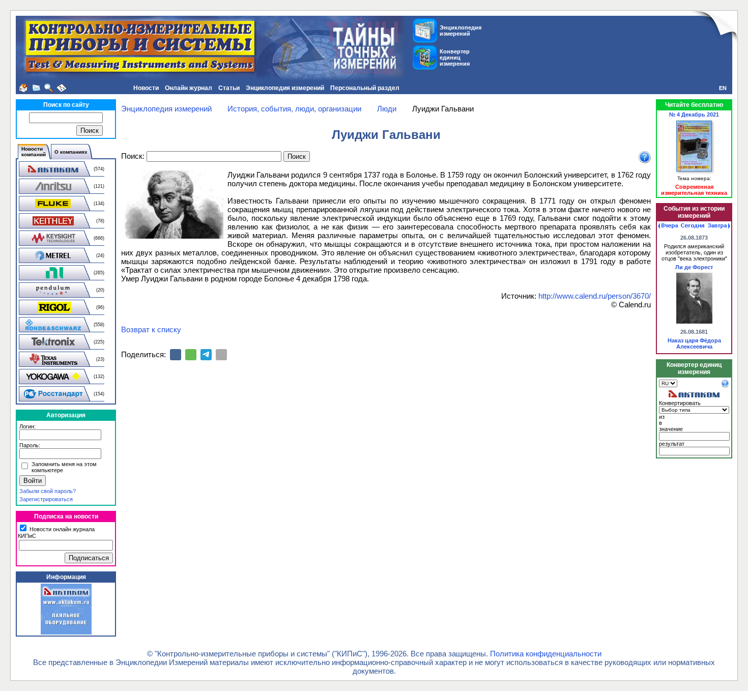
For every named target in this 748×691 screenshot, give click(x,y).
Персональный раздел (364, 88)
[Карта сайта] (61, 88)
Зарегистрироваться (46, 499)
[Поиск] (49, 88)
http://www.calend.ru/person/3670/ (594, 296)
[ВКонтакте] (175, 354)
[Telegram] (206, 354)
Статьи (229, 88)
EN (723, 88)
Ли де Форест (694, 267)
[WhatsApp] (190, 354)
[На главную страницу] (23, 88)
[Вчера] (668, 225)
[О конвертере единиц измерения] (725, 386)
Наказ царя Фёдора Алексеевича (694, 343)
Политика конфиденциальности (545, 653)
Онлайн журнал (188, 88)
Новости (146, 88)
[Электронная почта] (221, 354)
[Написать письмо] (36, 88)
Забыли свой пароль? (47, 491)
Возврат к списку (151, 329)
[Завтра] (719, 225)
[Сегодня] (692, 225)
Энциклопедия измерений (285, 88)
